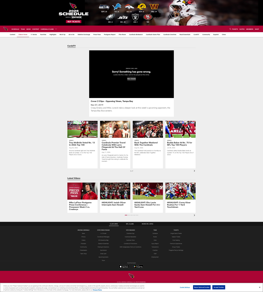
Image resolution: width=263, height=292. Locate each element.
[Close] (259, 287)
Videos (83, 240)
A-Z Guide (103, 233)
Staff (155, 253)
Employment (155, 257)
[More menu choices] (56, 29)
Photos (83, 236)
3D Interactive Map (103, 240)
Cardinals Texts (130, 240)
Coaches (155, 250)
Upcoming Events (103, 257)
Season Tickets (176, 236)
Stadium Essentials (103, 243)
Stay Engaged (130, 230)
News (83, 233)
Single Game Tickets (176, 233)
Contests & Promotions (130, 243)
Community (83, 247)
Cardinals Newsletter (130, 236)
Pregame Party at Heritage (176, 250)
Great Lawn (103, 253)
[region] (131, 287)
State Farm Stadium (103, 230)
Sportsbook (103, 250)
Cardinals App (130, 233)
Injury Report (155, 243)
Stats (155, 240)
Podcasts (83, 243)
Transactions (155, 247)
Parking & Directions (103, 247)
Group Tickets (176, 247)
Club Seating (176, 240)
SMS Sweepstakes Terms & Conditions (130, 247)
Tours (103, 260)
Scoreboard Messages (103, 236)
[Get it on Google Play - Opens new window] (138, 267)
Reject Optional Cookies (201, 287)
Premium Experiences (176, 243)
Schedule (155, 233)
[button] (131, 79)
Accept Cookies (219, 287)
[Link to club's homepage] (5, 28)
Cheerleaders (83, 250)
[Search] (230, 29)
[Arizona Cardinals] (131, 276)
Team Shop (83, 253)
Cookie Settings (185, 287)
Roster (155, 236)
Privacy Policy (97, 290)
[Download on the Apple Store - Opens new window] (124, 266)
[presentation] (195, 171)
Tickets (176, 230)
